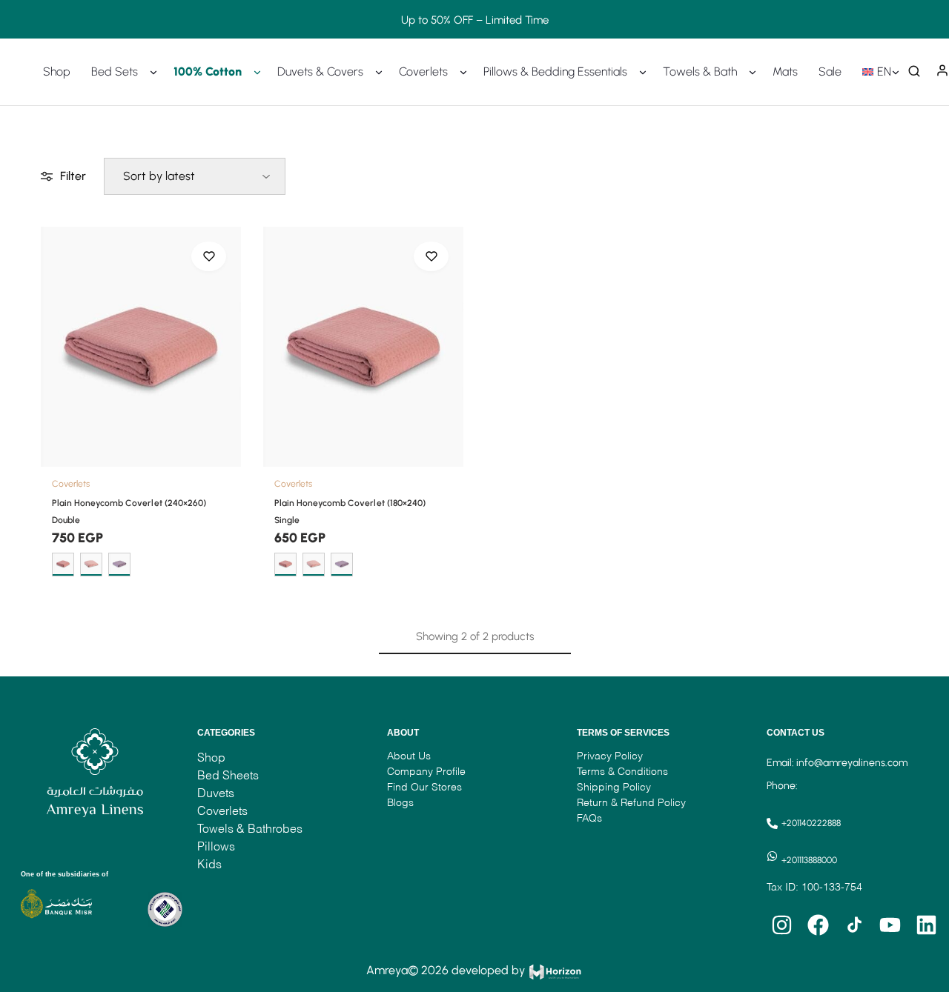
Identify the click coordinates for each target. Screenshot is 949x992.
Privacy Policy (610, 755)
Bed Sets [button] (114, 72)
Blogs (400, 802)
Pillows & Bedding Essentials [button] (555, 72)
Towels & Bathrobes (249, 828)
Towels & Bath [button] (700, 72)
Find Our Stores (424, 786)
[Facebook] (817, 925)
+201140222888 (811, 823)
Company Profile (426, 771)
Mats (785, 72)
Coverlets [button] (423, 72)
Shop (56, 72)
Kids (209, 863)
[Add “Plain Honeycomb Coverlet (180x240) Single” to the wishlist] (431, 256)
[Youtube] (890, 925)
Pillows (216, 846)
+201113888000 (809, 860)
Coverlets (71, 484)
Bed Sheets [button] (228, 775)
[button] (878, 72)
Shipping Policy (614, 786)
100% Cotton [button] (207, 72)
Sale (830, 72)
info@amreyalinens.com (851, 762)
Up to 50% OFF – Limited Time (475, 19)
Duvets (215, 792)
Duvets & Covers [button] (320, 72)
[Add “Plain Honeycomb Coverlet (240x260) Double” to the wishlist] (208, 256)
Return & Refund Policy (631, 802)
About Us (410, 755)
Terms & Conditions (622, 771)
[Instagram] (781, 925)
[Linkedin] (926, 925)
